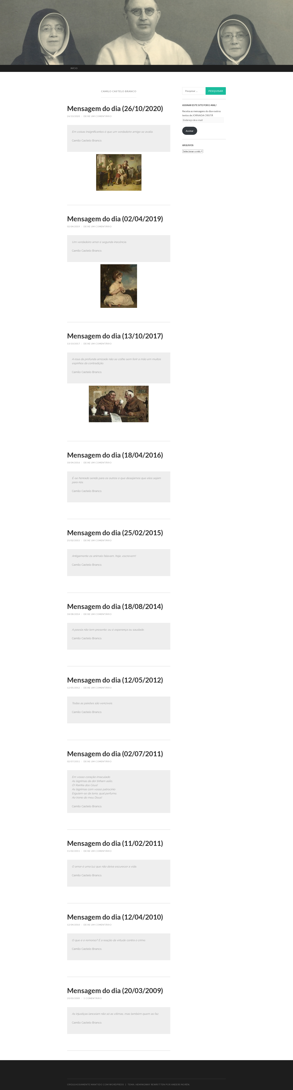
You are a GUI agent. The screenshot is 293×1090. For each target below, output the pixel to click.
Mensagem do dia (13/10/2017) (115, 336)
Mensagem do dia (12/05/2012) (115, 680)
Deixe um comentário (98, 116)
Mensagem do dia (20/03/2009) (115, 990)
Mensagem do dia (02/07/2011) (115, 754)
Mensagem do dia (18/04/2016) (115, 455)
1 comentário (93, 998)
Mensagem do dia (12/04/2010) (115, 917)
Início (74, 68)
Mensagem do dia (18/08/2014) (115, 606)
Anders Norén (180, 1084)
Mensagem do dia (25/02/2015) (115, 533)
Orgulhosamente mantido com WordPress (95, 1084)
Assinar (190, 130)
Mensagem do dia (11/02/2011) (115, 843)
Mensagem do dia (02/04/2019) (115, 219)
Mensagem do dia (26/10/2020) (115, 108)
